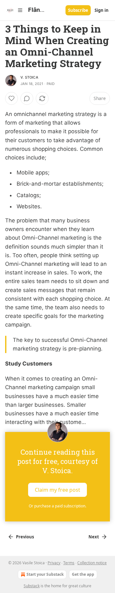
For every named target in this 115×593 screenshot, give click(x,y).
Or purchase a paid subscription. (57, 506)
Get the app (83, 574)
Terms (68, 563)
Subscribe (78, 10)
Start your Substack (45, 574)
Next (93, 537)
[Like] (11, 98)
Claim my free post (57, 489)
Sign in (102, 10)
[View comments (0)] (26, 98)
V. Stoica (29, 77)
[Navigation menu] (14, 10)
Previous (25, 537)
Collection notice (92, 563)
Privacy (54, 563)
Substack (32, 586)
